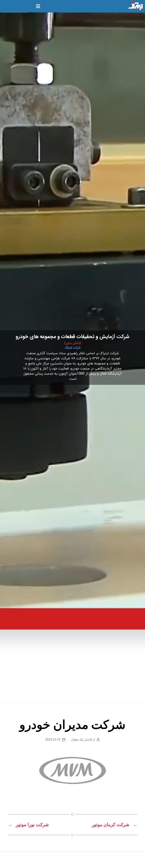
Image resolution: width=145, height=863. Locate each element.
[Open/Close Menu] (38, 6)
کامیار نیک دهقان (81, 739)
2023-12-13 (52, 739)
